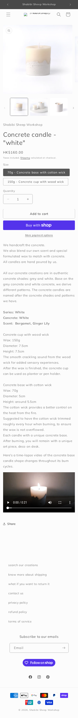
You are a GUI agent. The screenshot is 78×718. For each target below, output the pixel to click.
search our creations (23, 565)
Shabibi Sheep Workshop (44, 709)
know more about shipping (27, 574)
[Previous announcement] (7, 4)
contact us (16, 593)
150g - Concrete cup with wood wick (35, 182)
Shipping (25, 157)
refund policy (17, 612)
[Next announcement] (70, 4)
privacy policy (18, 602)
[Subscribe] (63, 648)
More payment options (39, 235)
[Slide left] (4, 108)
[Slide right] (73, 108)
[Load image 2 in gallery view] (39, 107)
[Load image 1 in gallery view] (19, 107)
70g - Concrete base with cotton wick (36, 172)
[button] (8, 14)
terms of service (20, 621)
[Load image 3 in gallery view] (59, 107)
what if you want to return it (29, 584)
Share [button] (11, 524)
